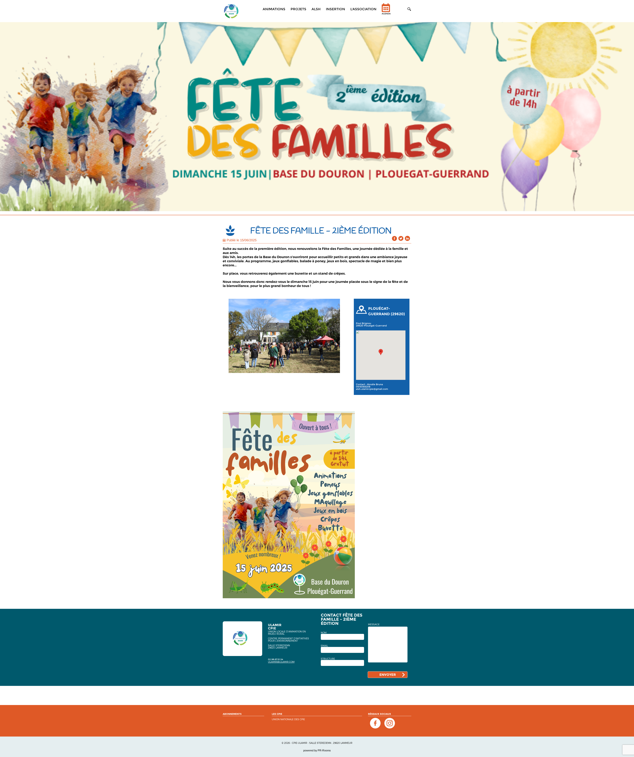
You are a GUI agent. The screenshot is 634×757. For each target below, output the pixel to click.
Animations (274, 9)
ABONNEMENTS (232, 714)
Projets (298, 9)
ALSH (316, 9)
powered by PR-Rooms (317, 750)
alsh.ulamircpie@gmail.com (372, 388)
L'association (363, 9)
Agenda (386, 13)
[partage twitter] (401, 238)
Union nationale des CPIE (288, 719)
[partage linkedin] (407, 238)
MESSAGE (374, 624)
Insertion (335, 9)
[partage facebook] (394, 238)
